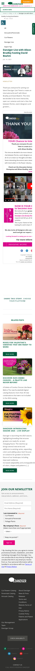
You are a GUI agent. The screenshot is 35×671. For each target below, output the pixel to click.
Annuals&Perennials (13, 648)
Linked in (14, 653)
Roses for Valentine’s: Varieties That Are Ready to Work (17, 344)
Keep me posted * (11, 537)
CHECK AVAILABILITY (17, 638)
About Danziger (24, 590)
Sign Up (9, 543)
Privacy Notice (11, 567)
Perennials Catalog (8, 593)
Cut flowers (29, 648)
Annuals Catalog (7, 596)
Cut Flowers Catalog (8, 590)
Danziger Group (7, 628)
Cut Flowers (9, 516)
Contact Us (17, 665)
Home (5, 13)
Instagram (20, 658)
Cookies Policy (24, 614)
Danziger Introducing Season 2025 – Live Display (16, 429)
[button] (2, 3)
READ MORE (10, 354)
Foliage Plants (10, 521)
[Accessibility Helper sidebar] (3, 22)
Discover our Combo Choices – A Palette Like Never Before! (15, 380)
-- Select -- (8, 531)
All (15, 13)
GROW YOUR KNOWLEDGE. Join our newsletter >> (17, 6)
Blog (10, 13)
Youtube (25, 653)
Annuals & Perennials (13, 518)
